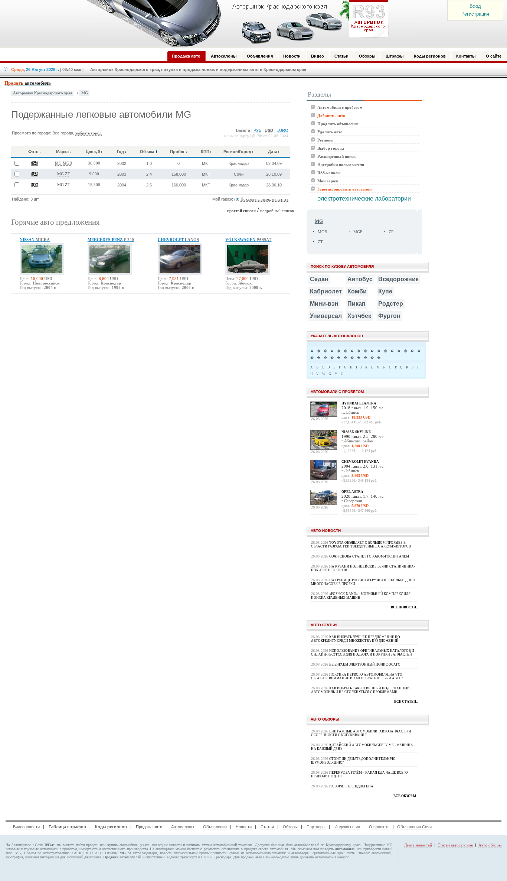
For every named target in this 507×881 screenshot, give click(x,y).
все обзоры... (405, 796)
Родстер (390, 303)
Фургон (389, 316)
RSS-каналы (329, 172)
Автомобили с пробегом (340, 107)
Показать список (255, 199)
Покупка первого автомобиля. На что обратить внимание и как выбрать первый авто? (357, 676)
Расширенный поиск (336, 156)
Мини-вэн (324, 303)
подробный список (277, 211)
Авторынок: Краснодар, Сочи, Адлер (234, 23)
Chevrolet (178, 239)
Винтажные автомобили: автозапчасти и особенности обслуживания (361, 733)
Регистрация (475, 14)
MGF (357, 232)
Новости (244, 827)
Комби (357, 291)
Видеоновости (26, 827)
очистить (280, 199)
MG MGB (63, 163)
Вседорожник (398, 279)
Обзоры (290, 827)
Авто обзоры (489, 845)
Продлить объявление (338, 123)
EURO (282, 130)
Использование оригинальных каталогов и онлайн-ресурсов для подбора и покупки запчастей (362, 652)
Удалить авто (330, 132)
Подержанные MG (377, 845)
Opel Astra (352, 492)
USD (269, 130)
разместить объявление (222, 849)
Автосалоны (182, 827)
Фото (33, 151)
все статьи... (406, 701)
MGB (322, 232)
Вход (475, 6)
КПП (205, 151)
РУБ (257, 130)
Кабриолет (326, 291)
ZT (320, 242)
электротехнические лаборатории (364, 198)
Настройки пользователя (340, 164)
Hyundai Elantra (358, 403)
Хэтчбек (359, 316)
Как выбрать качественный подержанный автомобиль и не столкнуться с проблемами (360, 690)
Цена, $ (93, 151)
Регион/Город (237, 151)
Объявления (215, 827)
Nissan (35, 239)
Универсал (326, 316)
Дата (272, 151)
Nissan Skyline (356, 432)
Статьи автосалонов (455, 845)
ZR (391, 232)
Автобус (360, 279)
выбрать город (88, 133)
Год (120, 151)
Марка (62, 151)
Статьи (267, 827)
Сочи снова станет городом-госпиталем (369, 556)
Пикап (356, 303)
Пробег (177, 151)
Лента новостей (418, 845)
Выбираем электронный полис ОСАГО (364, 664)
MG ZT (63, 174)
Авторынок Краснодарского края (42, 93)
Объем (147, 151)
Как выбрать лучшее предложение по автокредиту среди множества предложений (355, 639)
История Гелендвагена (351, 786)
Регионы (325, 140)
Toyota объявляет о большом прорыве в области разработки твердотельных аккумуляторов (361, 544)
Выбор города (330, 148)
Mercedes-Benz (111, 239)
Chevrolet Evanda (360, 462)
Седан (319, 279)
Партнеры (316, 827)
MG (84, 93)
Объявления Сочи (414, 827)
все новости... (404, 607)
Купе (385, 291)
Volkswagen (248, 239)
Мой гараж (327, 181)
